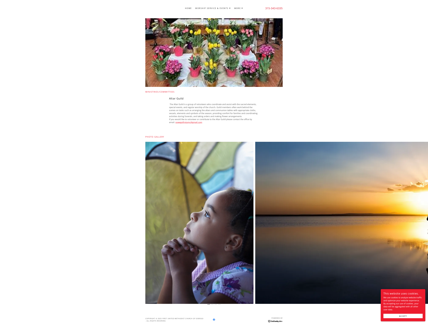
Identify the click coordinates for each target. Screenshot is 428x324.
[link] (214, 319)
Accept (403, 316)
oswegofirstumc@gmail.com (188, 122)
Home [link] (188, 8)
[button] (213, 8)
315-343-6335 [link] (274, 8)
